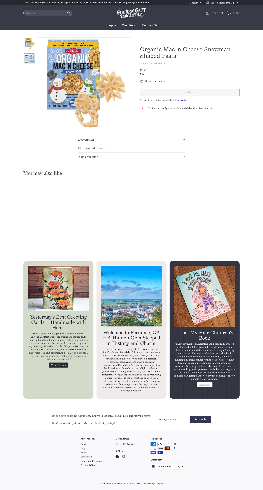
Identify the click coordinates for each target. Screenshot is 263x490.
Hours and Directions (92, 461)
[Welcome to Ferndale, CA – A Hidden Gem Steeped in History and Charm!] (131, 296)
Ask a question (88, 157)
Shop (110, 25)
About (84, 452)
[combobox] (47, 13)
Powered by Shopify (153, 483)
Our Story (129, 25)
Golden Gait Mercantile (153, 63)
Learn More (204, 384)
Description (86, 139)
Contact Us (150, 25)
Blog (83, 448)
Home (83, 444)
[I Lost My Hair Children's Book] (204, 296)
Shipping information (92, 148)
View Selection (58, 364)
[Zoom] (84, 83)
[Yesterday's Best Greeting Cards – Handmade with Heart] (58, 288)
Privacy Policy (88, 465)
